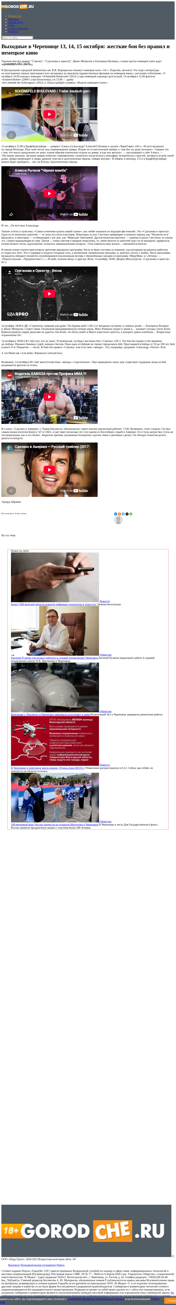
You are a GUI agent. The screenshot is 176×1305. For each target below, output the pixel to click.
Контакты (14, 1265)
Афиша (13, 19)
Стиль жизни (18, 28)
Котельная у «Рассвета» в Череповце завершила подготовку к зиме (50, 714)
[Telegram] (123, 514)
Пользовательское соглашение (38, 1265)
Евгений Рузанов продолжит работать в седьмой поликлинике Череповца (55, 657)
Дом (11, 25)
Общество (15, 22)
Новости (14, 15)
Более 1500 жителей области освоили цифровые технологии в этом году (54, 604)
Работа (13, 31)
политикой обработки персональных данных (96, 1299)
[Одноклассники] (119, 514)
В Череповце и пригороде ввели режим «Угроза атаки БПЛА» (48, 767)
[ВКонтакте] (115, 514)
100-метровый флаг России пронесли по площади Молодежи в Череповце (55, 824)
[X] (127, 514)
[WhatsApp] (130, 514)
